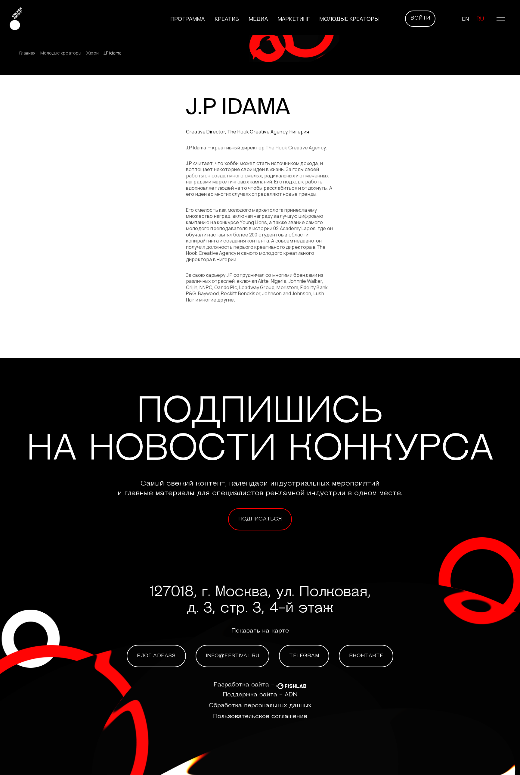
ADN (291, 695)
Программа (187, 18)
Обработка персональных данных (260, 706)
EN (465, 18)
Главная (27, 53)
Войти (420, 18)
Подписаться (260, 519)
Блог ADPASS (156, 656)
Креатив (227, 18)
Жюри (92, 53)
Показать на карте (260, 631)
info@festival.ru (232, 656)
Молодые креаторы (349, 18)
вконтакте (366, 656)
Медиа (258, 18)
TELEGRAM (304, 656)
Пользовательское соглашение (260, 717)
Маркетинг (293, 18)
